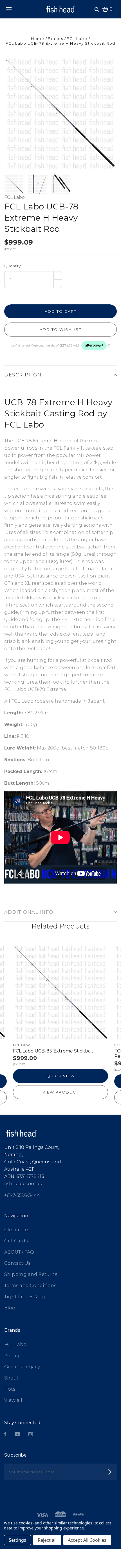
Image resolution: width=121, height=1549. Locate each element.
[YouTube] (17, 1434)
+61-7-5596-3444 (22, 1195)
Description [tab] (23, 375)
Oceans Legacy (22, 1366)
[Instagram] (30, 1434)
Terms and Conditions (30, 1285)
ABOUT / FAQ (19, 1252)
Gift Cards (16, 1241)
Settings (17, 1540)
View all (13, 1400)
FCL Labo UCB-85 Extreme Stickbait (53, 1051)
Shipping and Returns (30, 1274)
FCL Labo (14, 197)
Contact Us (17, 1263)
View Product (60, 1092)
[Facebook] (5, 1434)
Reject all (47, 1540)
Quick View (60, 1076)
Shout (11, 1378)
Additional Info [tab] (28, 912)
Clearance (16, 1229)
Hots (9, 1389)
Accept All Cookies (87, 1540)
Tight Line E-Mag (24, 1296)
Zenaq (11, 1355)
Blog (9, 1308)
